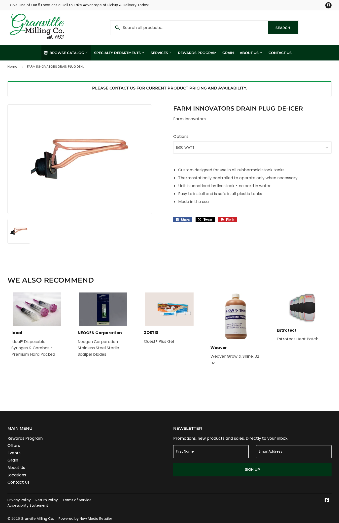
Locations (16, 475)
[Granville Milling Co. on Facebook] (327, 500)
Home (12, 66)
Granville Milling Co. (37, 518)
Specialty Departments (118, 53)
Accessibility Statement (27, 505)
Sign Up (252, 469)
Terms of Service (77, 499)
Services (160, 53)
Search (286, 28)
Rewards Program (197, 53)
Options (181, 136)
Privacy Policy (19, 499)
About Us (250, 53)
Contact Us (280, 53)
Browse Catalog (66, 53)
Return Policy (46, 499)
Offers (13, 445)
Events (14, 453)
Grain (228, 53)
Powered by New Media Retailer (85, 518)
